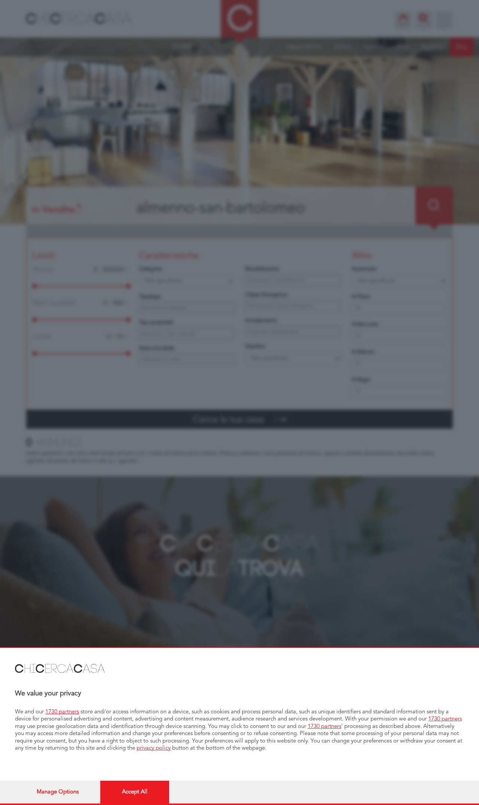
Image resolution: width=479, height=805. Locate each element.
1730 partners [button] (62, 712)
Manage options (58, 792)
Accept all (134, 792)
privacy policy (154, 748)
